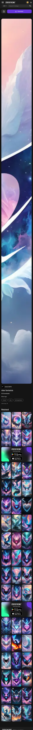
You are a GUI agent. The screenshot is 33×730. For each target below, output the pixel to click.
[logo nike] (27, 643)
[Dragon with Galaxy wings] (6, 540)
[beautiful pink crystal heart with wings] (16, 540)
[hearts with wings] (27, 488)
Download (20, 11)
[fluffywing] (16, 713)
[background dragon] (16, 488)
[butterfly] (27, 420)
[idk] (6, 713)
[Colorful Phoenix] (16, 643)
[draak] (6, 470)
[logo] (16, 420)
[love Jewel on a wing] (16, 678)
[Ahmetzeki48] (16, 470)
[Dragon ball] (27, 593)
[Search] (30, 6)
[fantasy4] (6, 523)
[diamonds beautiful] (27, 470)
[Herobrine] (6, 420)
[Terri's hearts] (16, 438)
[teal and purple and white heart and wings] (27, 540)
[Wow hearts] (6, 505)
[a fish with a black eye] (27, 678)
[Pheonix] (16, 558)
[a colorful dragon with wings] (27, 505)
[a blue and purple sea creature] (6, 438)
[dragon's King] (16, 523)
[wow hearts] (16, 593)
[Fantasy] (27, 713)
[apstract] (27, 523)
